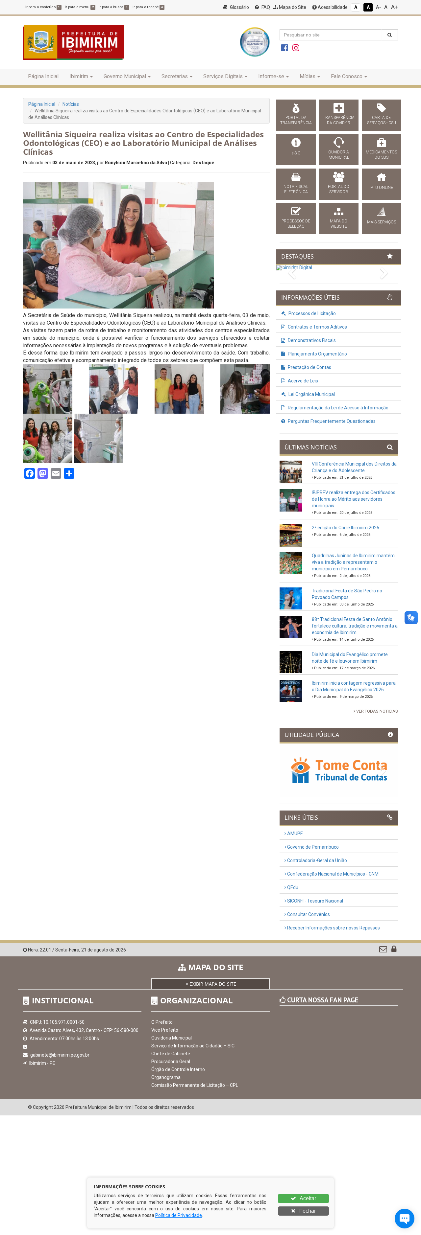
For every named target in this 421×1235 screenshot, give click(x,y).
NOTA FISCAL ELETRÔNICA (296, 189)
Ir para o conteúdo (42, 7)
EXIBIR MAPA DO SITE (212, 984)
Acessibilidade (332, 7)
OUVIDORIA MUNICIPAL (338, 155)
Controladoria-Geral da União (316, 860)
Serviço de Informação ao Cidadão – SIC (193, 1045)
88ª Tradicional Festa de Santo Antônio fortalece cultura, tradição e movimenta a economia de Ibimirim (355, 626)
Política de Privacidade (178, 1215)
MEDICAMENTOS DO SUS (381, 155)
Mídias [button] (307, 76)
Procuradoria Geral (170, 1061)
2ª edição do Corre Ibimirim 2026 (345, 527)
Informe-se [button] (271, 76)
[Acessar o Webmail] (384, 950)
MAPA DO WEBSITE (338, 224)
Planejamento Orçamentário (317, 353)
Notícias (70, 104)
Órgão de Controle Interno (178, 1069)
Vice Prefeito (164, 1030)
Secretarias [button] (174, 76)
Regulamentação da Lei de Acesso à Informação (337, 407)
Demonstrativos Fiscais (311, 340)
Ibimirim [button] (78, 76)
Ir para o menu (79, 7)
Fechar (307, 1211)
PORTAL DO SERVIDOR (338, 189)
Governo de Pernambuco (312, 847)
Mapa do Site (292, 7)
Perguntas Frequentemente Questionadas (331, 421)
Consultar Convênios (308, 914)
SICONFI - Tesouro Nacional (314, 900)
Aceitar (307, 1198)
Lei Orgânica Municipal (311, 394)
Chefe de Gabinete (170, 1053)
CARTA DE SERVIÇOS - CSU (381, 120)
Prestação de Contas (309, 367)
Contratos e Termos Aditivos (317, 327)
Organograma (166, 1077)
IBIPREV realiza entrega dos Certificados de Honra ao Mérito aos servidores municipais (353, 499)
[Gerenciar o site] (394, 950)
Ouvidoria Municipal (171, 1038)
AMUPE (294, 833)
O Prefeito (162, 1022)
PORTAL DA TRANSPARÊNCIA (296, 120)
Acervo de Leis (302, 380)
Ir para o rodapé (148, 7)
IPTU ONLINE (381, 187)
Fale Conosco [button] (346, 76)
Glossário (239, 7)
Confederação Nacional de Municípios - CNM (332, 874)
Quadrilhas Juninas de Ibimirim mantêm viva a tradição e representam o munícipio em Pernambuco (353, 562)
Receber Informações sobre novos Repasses (333, 927)
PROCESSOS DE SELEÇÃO (296, 224)
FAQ (265, 7)
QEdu (292, 887)
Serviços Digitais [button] (223, 76)
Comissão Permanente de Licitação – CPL (194, 1085)
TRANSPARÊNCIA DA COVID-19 (339, 120)
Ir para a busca (113, 7)
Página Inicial (43, 76)
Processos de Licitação (311, 313)
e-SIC (296, 153)
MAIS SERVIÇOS (381, 222)
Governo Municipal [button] (125, 76)
